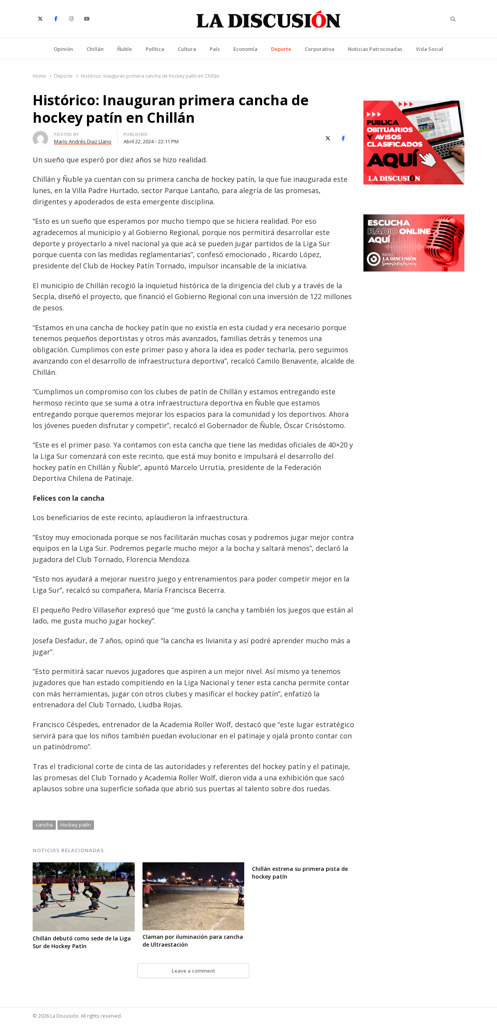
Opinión (63, 48)
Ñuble (124, 48)
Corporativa (319, 48)
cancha (44, 824)
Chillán (95, 48)
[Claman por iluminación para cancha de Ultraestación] (193, 866)
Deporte (281, 48)
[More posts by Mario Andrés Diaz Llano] (40, 135)
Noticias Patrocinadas (375, 48)
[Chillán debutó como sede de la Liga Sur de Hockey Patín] (84, 866)
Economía (245, 48)
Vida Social (429, 48)
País (215, 48)
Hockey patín (75, 824)
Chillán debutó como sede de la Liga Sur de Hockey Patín (82, 942)
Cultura (187, 48)
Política (155, 48)
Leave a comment (193, 970)
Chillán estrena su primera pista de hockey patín (300, 872)
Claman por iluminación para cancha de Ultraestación (192, 940)
